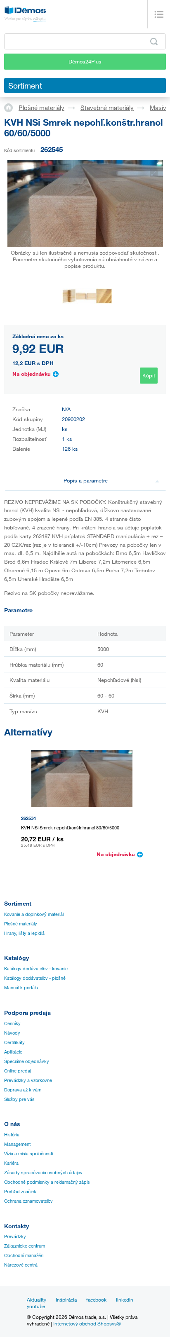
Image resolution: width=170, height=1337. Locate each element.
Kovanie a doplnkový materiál (34, 914)
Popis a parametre (86, 480)
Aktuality (36, 1299)
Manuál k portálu (21, 987)
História (11, 1135)
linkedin (124, 1299)
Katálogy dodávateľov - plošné (35, 978)
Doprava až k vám (22, 1090)
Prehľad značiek (20, 1191)
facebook (96, 1299)
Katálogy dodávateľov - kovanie (36, 969)
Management (17, 1144)
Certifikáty (14, 1042)
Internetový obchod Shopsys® (87, 1323)
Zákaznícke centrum (24, 1246)
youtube (36, 1306)
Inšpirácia (66, 1299)
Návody (12, 1033)
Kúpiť (148, 375)
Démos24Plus (85, 61)
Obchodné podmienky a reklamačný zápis (47, 1182)
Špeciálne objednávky (26, 1061)
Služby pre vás (19, 1099)
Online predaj (17, 1071)
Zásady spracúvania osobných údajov (43, 1172)
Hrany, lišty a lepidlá (24, 933)
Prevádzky (15, 1236)
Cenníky (12, 1023)
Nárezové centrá (21, 1265)
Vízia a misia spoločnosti (28, 1154)
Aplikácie (13, 1052)
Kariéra (11, 1163)
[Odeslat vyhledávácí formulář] (154, 41)
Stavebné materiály (107, 107)
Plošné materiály (41, 107)
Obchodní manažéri (23, 1255)
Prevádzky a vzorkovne (28, 1080)
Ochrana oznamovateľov (28, 1201)
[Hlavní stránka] (11, 107)
